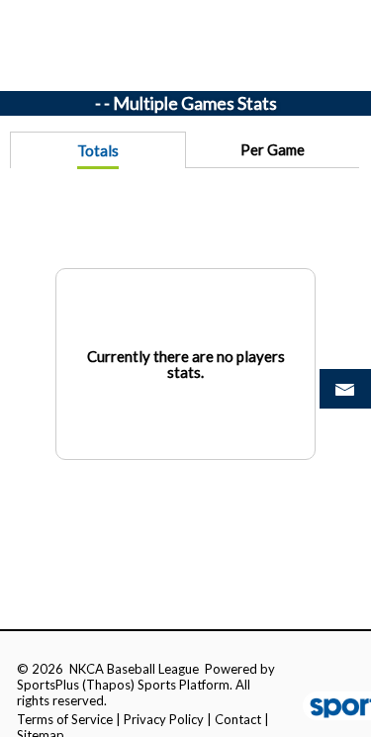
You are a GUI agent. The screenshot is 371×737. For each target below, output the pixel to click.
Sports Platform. (185, 684)
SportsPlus (48, 684)
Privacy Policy (164, 719)
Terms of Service (65, 719)
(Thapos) (108, 684)
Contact (238, 719)
